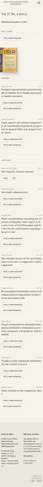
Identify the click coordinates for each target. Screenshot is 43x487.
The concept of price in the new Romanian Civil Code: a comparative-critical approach (21, 261)
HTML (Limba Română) (12, 103)
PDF (14, 178)
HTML (5, 178)
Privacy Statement (30, 460)
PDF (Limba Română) (13, 38)
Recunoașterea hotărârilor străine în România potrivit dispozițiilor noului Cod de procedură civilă (21, 294)
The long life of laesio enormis (17, 171)
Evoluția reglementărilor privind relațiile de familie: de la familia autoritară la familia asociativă (21, 93)
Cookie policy (28, 463)
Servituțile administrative (14, 192)
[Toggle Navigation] (39, 3)
